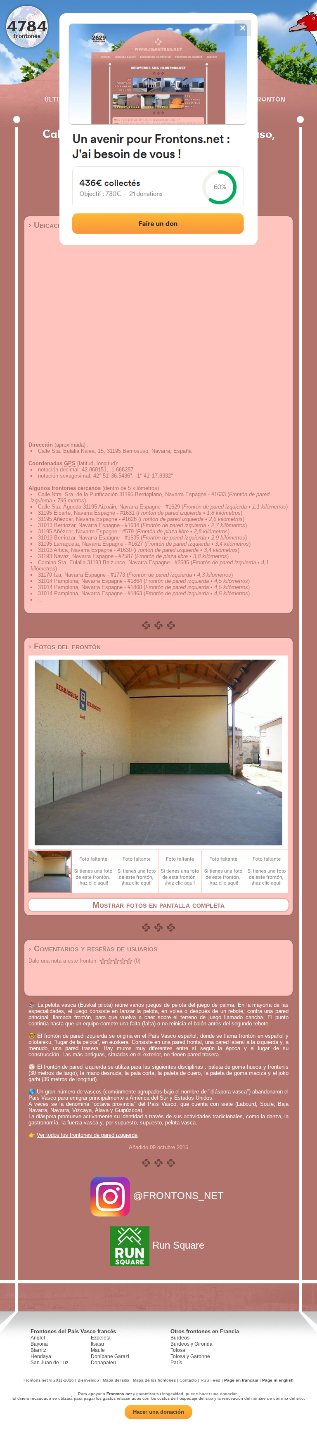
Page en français (241, 1380)
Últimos (59, 99)
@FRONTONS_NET (178, 1195)
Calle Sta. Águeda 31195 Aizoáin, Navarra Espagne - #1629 (109, 507)
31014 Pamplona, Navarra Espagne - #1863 (90, 593)
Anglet (38, 1338)
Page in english (277, 1380)
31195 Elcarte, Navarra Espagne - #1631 (86, 513)
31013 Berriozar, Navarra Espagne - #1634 (88, 525)
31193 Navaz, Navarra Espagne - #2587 (85, 556)
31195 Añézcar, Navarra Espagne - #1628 (87, 519)
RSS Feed (210, 1380)
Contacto (188, 1380)
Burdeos (179, 1338)
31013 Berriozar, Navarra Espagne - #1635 (88, 538)
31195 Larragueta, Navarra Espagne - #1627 (90, 544)
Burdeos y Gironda (191, 1344)
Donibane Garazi (110, 1356)
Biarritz (38, 1350)
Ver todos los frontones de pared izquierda (87, 1135)
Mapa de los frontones (154, 1380)
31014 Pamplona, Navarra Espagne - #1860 (90, 587)
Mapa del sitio (116, 1380)
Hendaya (41, 1356)
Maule (98, 1350)
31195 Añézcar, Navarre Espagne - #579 (86, 531)
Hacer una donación (158, 1412)
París (176, 1362)
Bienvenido (88, 1380)
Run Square (178, 1245)
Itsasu (97, 1344)
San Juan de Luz (50, 1362)
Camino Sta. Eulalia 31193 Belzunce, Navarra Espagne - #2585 (113, 562)
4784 (27, 26)
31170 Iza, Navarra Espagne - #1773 (81, 575)
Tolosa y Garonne (190, 1356)
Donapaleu (103, 1362)
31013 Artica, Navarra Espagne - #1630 (85, 550)
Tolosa (177, 1350)
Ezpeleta (101, 1338)
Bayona (39, 1344)
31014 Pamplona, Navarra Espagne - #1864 (90, 581)
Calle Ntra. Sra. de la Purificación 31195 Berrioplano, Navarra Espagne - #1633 (132, 494)
